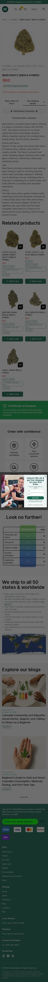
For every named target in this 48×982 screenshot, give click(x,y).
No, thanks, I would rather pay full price (35, 504)
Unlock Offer (35, 497)
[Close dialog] (45, 476)
